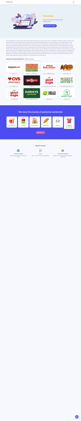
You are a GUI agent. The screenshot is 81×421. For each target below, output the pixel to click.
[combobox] (25, 59)
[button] (77, 417)
